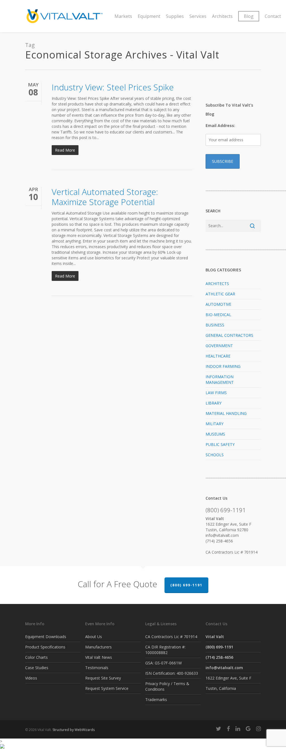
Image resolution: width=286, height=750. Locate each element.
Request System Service (106, 688)
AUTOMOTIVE (218, 304)
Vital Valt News (98, 657)
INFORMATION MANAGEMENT (220, 379)
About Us (93, 636)
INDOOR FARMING (223, 366)
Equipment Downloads (45, 636)
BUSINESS (215, 325)
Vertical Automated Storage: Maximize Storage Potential (105, 197)
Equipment (149, 16)
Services (197, 16)
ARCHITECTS (217, 283)
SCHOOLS (215, 454)
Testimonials (96, 667)
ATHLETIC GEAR (220, 294)
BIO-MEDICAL (218, 314)
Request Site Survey (103, 678)
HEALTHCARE (218, 356)
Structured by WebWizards (74, 729)
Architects (222, 16)
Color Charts (36, 657)
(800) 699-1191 (186, 585)
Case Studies (36, 667)
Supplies (175, 16)
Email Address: (220, 125)
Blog (249, 16)
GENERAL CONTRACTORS (229, 335)
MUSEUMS (215, 434)
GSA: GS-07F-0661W (163, 663)
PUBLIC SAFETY (220, 444)
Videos (31, 678)
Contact (273, 16)
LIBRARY (213, 403)
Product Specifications (45, 647)
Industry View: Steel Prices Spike (113, 87)
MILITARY (214, 423)
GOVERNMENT (219, 345)
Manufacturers (98, 647)
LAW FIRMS (216, 392)
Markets (123, 16)
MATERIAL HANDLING (226, 413)
